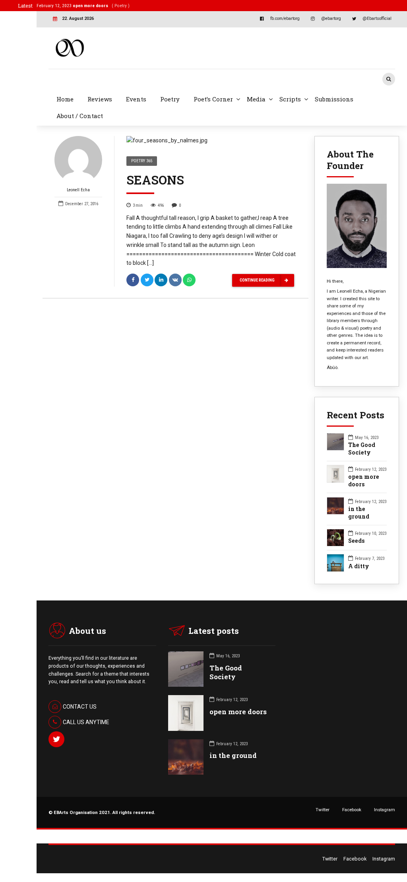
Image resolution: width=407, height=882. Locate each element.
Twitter (322, 809)
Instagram (384, 809)
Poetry (170, 99)
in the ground (358, 512)
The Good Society (361, 448)
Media (256, 99)
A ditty (358, 566)
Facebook (351, 809)
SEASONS (155, 180)
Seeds (356, 540)
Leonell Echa (78, 189)
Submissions (334, 99)
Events (136, 99)
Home (65, 99)
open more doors (363, 480)
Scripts (290, 99)
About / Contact (79, 116)
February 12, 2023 (83, 5)
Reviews (99, 99)
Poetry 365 (141, 160)
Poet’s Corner (213, 99)
